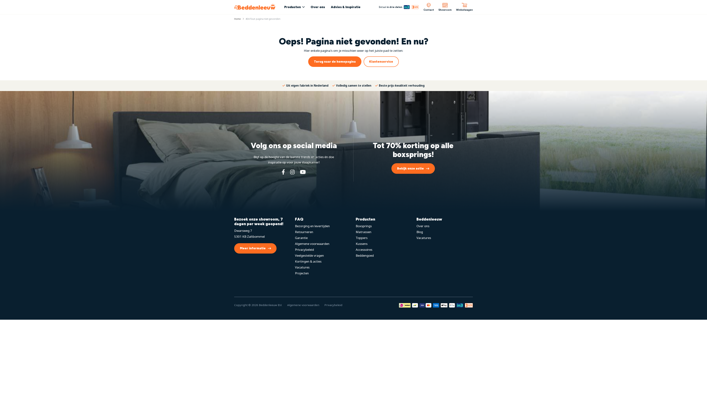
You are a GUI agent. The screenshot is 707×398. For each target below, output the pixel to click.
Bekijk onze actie (410, 168)
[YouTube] (303, 171)
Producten (292, 7)
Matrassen (363, 232)
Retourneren (304, 232)
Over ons (318, 7)
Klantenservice (381, 61)
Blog (419, 232)
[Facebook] (283, 171)
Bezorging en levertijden (312, 226)
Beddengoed (365, 255)
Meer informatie (253, 248)
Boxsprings (364, 226)
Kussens (361, 244)
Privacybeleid (304, 249)
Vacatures (302, 267)
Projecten (302, 273)
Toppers (361, 238)
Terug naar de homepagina (335, 61)
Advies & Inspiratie (345, 7)
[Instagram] (292, 171)
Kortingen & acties (308, 261)
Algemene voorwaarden (312, 244)
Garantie (301, 238)
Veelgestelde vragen (309, 255)
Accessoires (364, 249)
